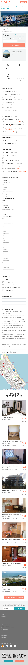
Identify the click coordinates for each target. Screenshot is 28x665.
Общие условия (5, 626)
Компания (4, 616)
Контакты (4, 637)
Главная (3, 6)
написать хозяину (14, 45)
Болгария (10, 6)
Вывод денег (5, 629)
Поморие (18, 6)
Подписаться (20, 608)
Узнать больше (19, 661)
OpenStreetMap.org (15, 389)
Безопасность (5, 617)
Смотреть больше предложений (14, 597)
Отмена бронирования (7, 627)
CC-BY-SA (26, 389)
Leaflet (5, 389)
